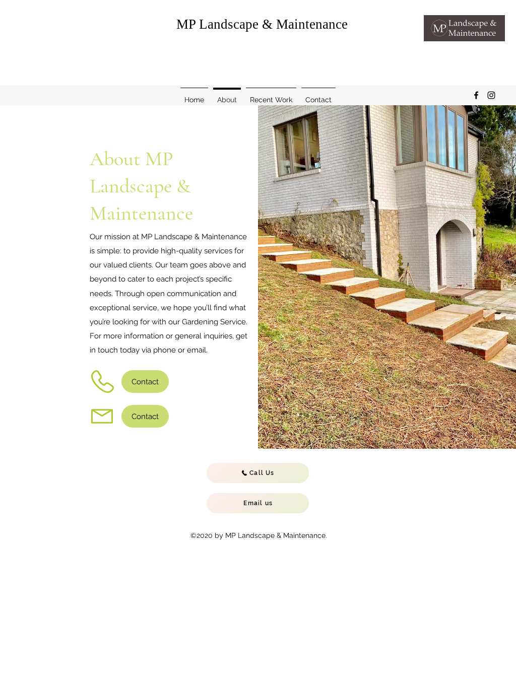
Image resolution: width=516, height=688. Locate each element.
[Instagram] (491, 95)
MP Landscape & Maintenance (262, 24)
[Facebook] (476, 95)
